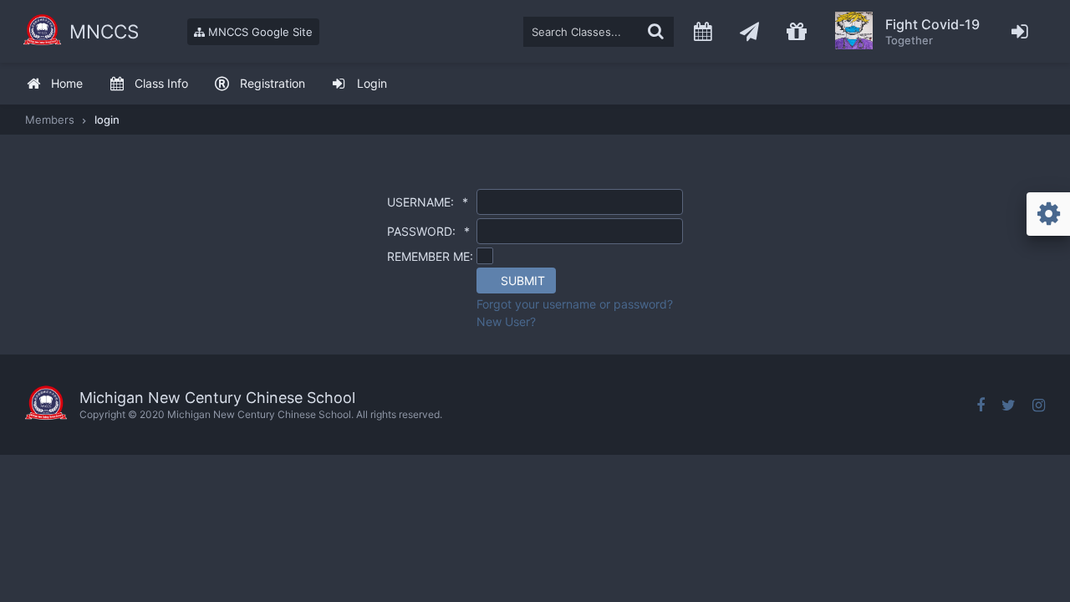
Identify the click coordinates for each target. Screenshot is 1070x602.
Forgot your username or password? (574, 304)
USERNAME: (427, 202)
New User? (506, 321)
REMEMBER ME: (430, 256)
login (107, 119)
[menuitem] (54, 84)
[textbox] (598, 32)
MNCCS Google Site (259, 31)
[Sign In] (1020, 31)
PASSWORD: (428, 231)
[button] (516, 280)
